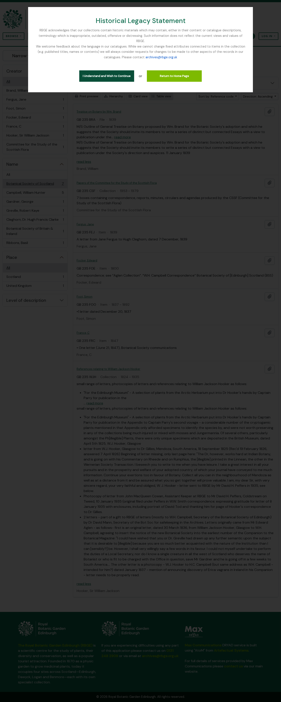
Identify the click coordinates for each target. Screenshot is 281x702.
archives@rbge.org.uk (161, 57)
